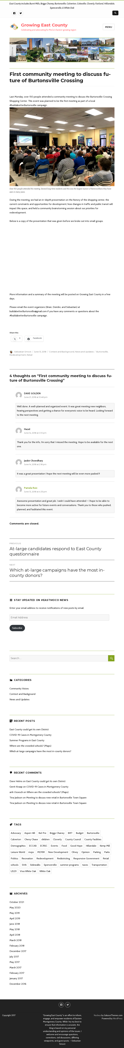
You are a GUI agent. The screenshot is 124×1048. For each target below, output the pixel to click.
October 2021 (17, 902)
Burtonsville (102, 351)
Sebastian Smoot (22, 351)
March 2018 (15, 940)
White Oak (44, 871)
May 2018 (15, 929)
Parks (107, 852)
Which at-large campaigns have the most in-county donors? (40, 751)
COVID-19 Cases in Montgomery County (30, 734)
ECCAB (33, 845)
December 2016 (18, 983)
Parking (97, 852)
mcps (31, 852)
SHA (24, 864)
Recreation (27, 858)
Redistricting (63, 858)
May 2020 (15, 907)
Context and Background (61, 351)
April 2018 (15, 934)
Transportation (99, 864)
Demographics (18, 845)
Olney (75, 852)
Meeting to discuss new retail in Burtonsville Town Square (56, 797)
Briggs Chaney (57, 833)
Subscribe (17, 628)
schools (14, 864)
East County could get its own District (29, 729)
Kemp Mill (105, 845)
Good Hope (76, 845)
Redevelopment (18, 355)
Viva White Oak (28, 871)
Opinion (86, 852)
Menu (108, 27)
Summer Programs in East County (27, 740)
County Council (73, 839)
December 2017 (18, 951)
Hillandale (91, 845)
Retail (29, 355)
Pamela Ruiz (30, 487)
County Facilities (92, 839)
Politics (14, 858)
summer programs (69, 864)
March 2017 (15, 967)
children (45, 839)
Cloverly (57, 839)
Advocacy (16, 833)
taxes (85, 864)
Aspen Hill (29, 833)
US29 (13, 871)
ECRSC (43, 845)
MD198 (41, 852)
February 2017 (17, 973)
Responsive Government (86, 858)
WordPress (117, 1018)
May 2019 (15, 913)
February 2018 (17, 945)
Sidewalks (35, 864)
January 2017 (16, 978)
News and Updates (84, 351)
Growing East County (44, 25)
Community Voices (19, 688)
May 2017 (15, 962)
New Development (58, 852)
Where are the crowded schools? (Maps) (30, 745)
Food (64, 845)
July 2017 (14, 956)
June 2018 (15, 923)
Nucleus (97, 1015)
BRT (70, 833)
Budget (79, 833)
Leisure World (18, 852)
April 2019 (15, 918)
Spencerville (50, 864)
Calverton (16, 839)
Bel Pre (42, 833)
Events (54, 845)
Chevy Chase (31, 839)
